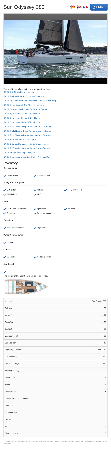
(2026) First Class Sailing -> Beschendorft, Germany (27, 126)
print (100, 7)
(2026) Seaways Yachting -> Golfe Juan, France (25, 109)
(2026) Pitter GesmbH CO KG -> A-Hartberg (23, 105)
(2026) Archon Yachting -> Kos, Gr (19, 152)
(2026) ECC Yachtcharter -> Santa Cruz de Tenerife (27, 144)
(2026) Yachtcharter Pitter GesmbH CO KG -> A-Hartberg (29, 100)
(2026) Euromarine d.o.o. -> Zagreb (19, 139)
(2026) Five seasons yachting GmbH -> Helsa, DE (26, 157)
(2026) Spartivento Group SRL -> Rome (21, 113)
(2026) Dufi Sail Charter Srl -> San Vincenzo (23, 96)
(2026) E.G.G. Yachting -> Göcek (18, 92)
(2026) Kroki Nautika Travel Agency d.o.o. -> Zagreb (27, 131)
